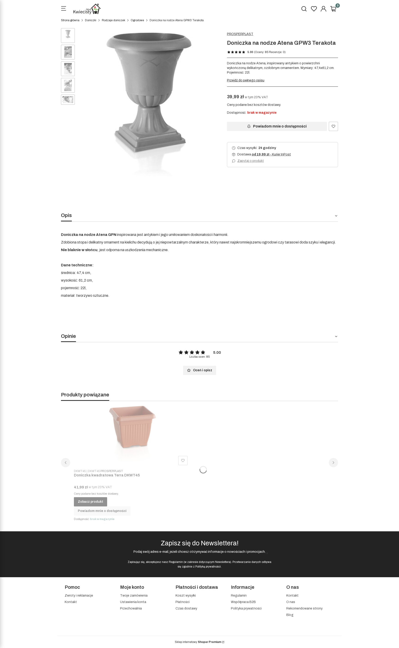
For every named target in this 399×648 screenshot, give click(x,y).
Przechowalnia (131, 608)
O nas (290, 602)
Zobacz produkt (90, 501)
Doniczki (90, 20)
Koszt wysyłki (185, 595)
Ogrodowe (137, 20)
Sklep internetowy (198, 642)
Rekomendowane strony (304, 608)
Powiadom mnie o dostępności (280, 126)
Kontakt (71, 602)
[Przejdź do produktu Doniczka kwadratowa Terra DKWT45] (131, 436)
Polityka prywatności (246, 608)
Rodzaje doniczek (113, 20)
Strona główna (70, 20)
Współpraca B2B (243, 602)
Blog (289, 615)
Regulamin (176, 562)
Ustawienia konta (133, 602)
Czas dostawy (186, 608)
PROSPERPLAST (240, 34)
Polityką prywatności (208, 566)
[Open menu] (63, 9)
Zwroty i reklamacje (79, 595)
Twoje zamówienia (134, 595)
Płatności (182, 602)
